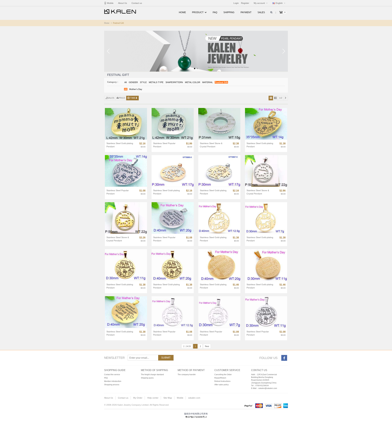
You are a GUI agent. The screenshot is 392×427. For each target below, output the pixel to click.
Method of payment (191, 370)
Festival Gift (221, 82)
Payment (246, 12)
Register (245, 3)
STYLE (143, 82)
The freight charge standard (152, 374)
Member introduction (112, 381)
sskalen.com (194, 398)
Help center (152, 398)
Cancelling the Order (223, 374)
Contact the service (112, 374)
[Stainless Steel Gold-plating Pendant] (126, 124)
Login (236, 3)
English (279, 3)
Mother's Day (135, 89)
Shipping (228, 12)
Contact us (137, 3)
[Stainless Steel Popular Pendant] (173, 124)
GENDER (133, 82)
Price (122, 98)
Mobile (110, 3)
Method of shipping (154, 370)
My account (259, 3)
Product (198, 12)
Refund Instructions (222, 381)
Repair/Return (220, 378)
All (125, 82)
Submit (166, 357)
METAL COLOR (192, 82)
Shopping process (111, 385)
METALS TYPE (156, 82)
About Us (122, 3)
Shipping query (147, 378)
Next (207, 346)
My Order (137, 398)
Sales (261, 12)
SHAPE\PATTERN (174, 82)
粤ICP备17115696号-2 (196, 417)
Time (132, 98)
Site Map (167, 398)
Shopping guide (115, 370)
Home (182, 12)
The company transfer (187, 374)
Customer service (227, 370)
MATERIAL (207, 82)
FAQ (215, 12)
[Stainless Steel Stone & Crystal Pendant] (219, 124)
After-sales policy (221, 385)
